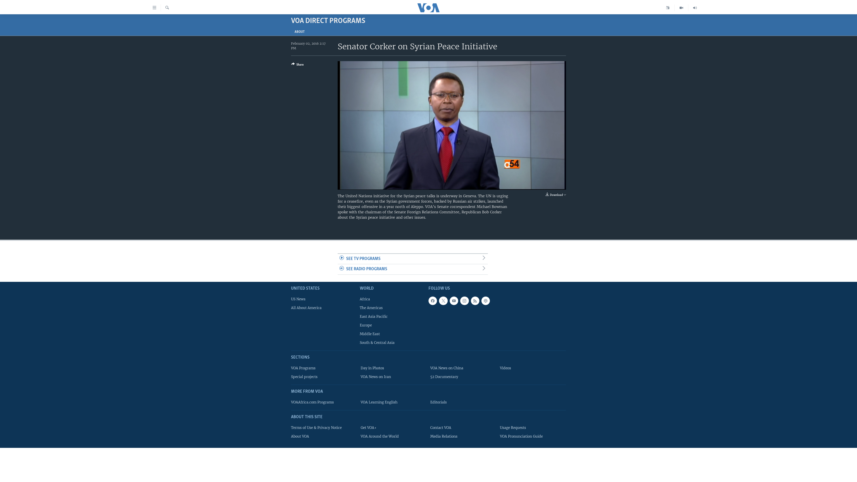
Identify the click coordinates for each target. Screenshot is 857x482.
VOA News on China (446, 368)
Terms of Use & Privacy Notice (316, 428)
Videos (505, 368)
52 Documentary (444, 377)
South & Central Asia (377, 343)
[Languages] (668, 7)
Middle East (370, 334)
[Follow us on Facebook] (432, 301)
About (300, 32)
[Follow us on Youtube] (454, 301)
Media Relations (444, 436)
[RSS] (475, 301)
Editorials (438, 402)
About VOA (300, 436)
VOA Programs (303, 368)
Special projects (304, 377)
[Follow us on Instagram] (464, 301)
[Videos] (681, 7)
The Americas (371, 308)
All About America (306, 308)
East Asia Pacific (374, 316)
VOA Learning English (379, 402)
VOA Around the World (380, 436)
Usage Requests (513, 428)
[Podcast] (485, 301)
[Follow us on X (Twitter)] (443, 301)
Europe (366, 325)
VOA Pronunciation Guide (521, 436)
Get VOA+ (368, 428)
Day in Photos (372, 368)
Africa (365, 299)
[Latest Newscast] (695, 7)
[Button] (297, 65)
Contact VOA (440, 428)
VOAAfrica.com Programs (312, 402)
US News (298, 299)
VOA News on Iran (376, 377)
